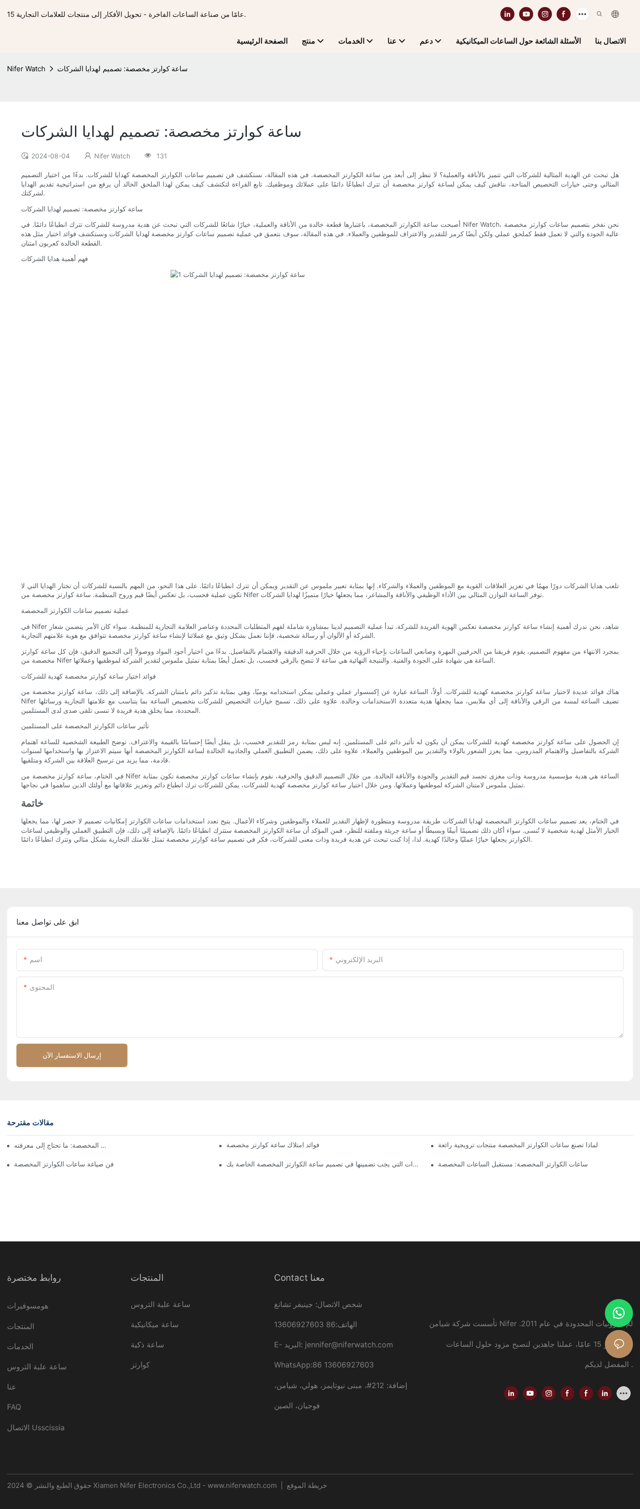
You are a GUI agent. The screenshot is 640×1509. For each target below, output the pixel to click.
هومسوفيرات (27, 1305)
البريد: (294, 1344)
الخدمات (20, 1346)
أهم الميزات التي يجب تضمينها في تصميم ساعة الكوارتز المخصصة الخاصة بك (323, 1164)
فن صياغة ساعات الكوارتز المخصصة (64, 1164)
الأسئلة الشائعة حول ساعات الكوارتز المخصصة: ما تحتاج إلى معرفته (61, 1145)
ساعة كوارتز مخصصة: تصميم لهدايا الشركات (122, 68)
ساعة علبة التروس (38, 1366)
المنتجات (20, 1326)
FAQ (14, 1407)
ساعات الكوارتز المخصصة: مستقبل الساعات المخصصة (513, 1164)
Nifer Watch (26, 68)
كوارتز (140, 1364)
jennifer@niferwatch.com (349, 1344)
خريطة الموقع (306, 1485)
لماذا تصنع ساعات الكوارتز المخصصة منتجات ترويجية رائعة (518, 1145)
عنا (11, 1386)
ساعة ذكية (147, 1344)
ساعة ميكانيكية (155, 1324)
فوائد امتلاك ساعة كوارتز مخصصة (273, 1145)
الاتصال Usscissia (36, 1427)
